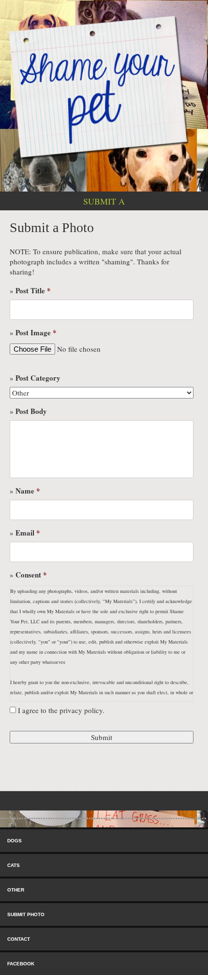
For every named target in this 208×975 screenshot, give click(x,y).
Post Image (36, 333)
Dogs (14, 840)
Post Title (33, 291)
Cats (13, 865)
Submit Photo (26, 914)
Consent (31, 575)
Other (15, 890)
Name (27, 491)
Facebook (20, 963)
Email (27, 533)
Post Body (31, 411)
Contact (18, 939)
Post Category (37, 378)
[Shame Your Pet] (104, 86)
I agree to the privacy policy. (61, 710)
